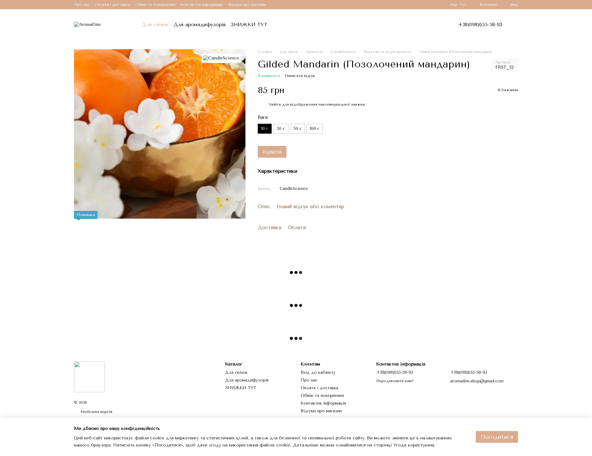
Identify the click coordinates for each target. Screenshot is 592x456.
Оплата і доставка (112, 4)
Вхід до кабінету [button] (318, 372)
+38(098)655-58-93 (480, 24)
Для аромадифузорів (200, 24)
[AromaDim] (89, 376)
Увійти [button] (275, 104)
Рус (463, 4)
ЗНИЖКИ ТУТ (249, 24)
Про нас (82, 4)
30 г (281, 128)
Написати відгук (300, 76)
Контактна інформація (201, 4)
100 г (314, 128)
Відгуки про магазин (247, 4)
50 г (297, 128)
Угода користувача (413, 445)
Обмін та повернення (155, 4)
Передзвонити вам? (394, 381)
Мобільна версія (96, 412)
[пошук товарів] (285, 25)
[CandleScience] (221, 58)
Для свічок (155, 24)
